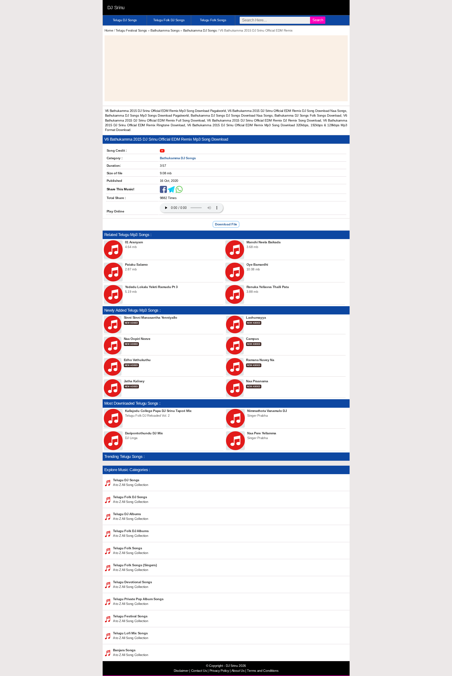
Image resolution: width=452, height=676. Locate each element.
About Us (238, 670)
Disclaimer (181, 670)
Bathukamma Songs (164, 30)
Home (109, 30)
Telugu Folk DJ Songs (168, 20)
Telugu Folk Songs (213, 20)
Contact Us (199, 670)
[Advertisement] (226, 68)
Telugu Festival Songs (131, 30)
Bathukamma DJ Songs (200, 30)
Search (317, 20)
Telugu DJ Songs (125, 20)
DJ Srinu (116, 7)
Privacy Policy (219, 670)
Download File (226, 224)
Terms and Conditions (262, 670)
